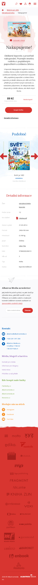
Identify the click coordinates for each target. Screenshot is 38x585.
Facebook (10, 414)
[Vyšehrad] (12, 504)
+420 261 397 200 (13, 339)
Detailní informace (11, 118)
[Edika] (10, 445)
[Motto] (16, 436)
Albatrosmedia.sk (8, 394)
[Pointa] (25, 524)
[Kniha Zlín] (19, 494)
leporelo (22, 207)
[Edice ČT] (11, 514)
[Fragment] (19, 480)
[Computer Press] (11, 456)
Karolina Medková (19, 181)
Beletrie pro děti (13, 10)
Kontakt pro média (8, 362)
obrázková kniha (25, 203)
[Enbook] (19, 556)
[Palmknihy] (25, 514)
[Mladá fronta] (9, 537)
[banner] (4, 4)
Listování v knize (19, 40)
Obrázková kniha (8, 13)
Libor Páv (22, 246)
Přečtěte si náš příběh (10, 374)
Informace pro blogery (10, 366)
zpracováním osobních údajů (12, 303)
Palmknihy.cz (6, 386)
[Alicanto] (19, 487)
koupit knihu (18, 110)
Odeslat (28, 310)
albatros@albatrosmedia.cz (17, 334)
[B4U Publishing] (19, 473)
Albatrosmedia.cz (8, 390)
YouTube (10, 419)
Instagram (10, 409)
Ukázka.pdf (23, 218)
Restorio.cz (6, 398)
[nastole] (26, 445)
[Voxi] (28, 504)
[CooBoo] (6, 436)
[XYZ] (29, 436)
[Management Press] (19, 466)
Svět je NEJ (19, 175)
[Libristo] (9, 548)
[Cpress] (25, 456)
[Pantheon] (10, 524)
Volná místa (6, 370)
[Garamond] (26, 537)
